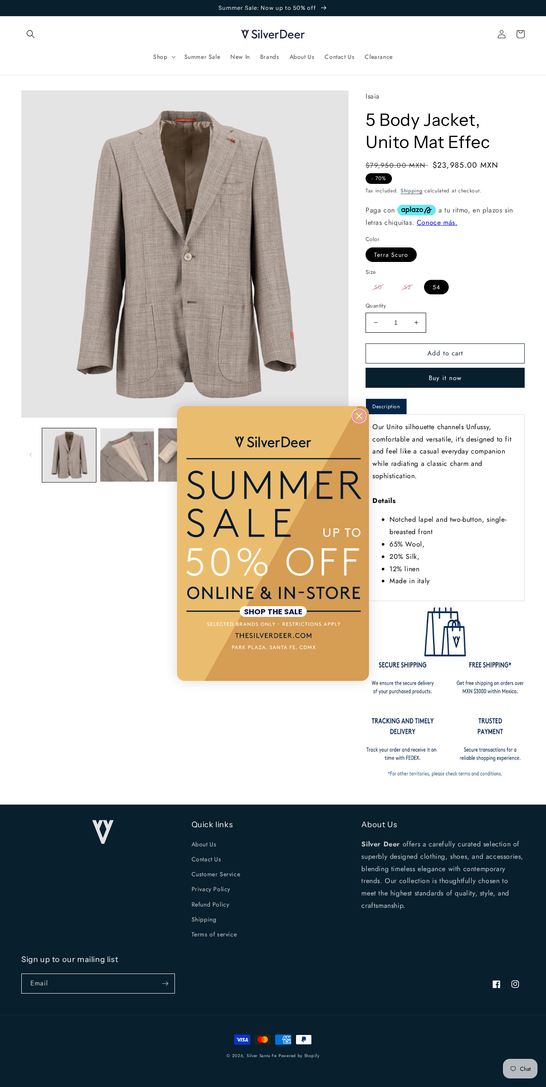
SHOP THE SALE (273, 611)
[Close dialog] (359, 416)
